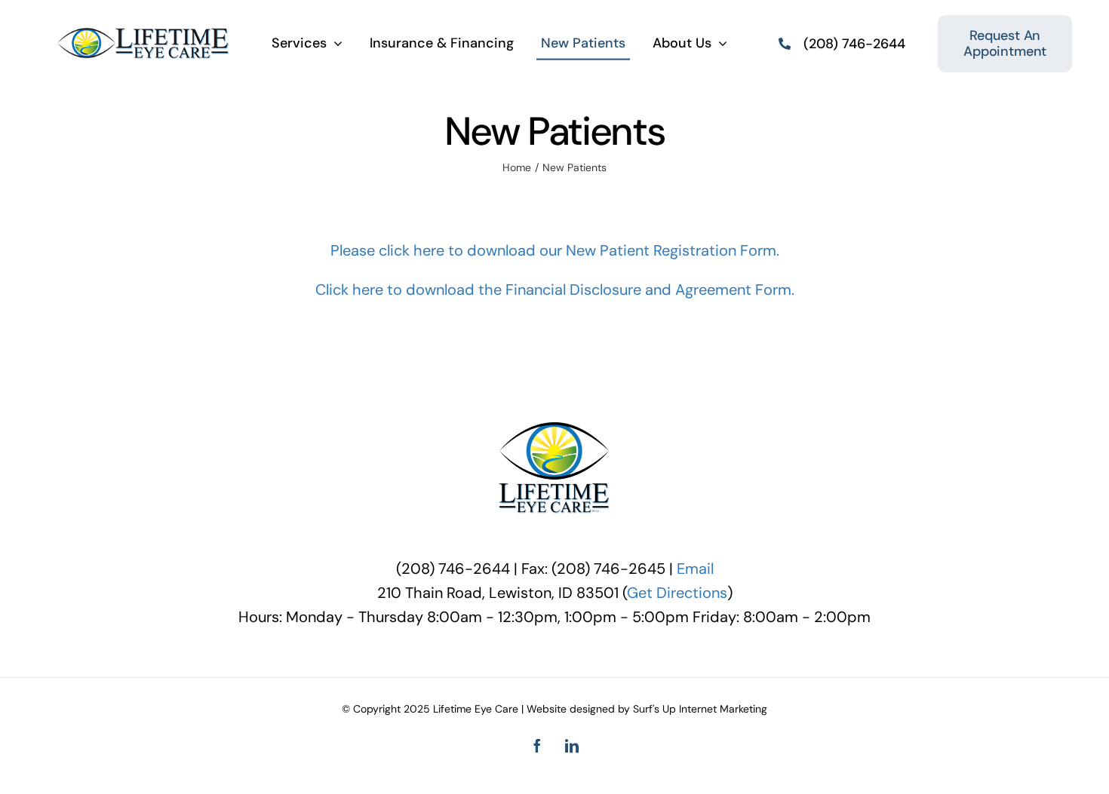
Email (695, 568)
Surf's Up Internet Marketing (700, 709)
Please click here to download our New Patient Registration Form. (554, 250)
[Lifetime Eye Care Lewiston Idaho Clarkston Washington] (144, 34)
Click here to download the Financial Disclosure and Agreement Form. (554, 289)
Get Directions (677, 592)
